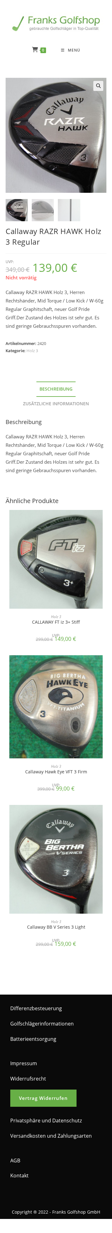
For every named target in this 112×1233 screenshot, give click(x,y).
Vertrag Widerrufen (43, 1098)
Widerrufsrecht (28, 1078)
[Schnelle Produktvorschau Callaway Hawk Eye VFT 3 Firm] (104, 666)
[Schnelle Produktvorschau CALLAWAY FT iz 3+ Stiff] (104, 521)
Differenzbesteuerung (36, 1008)
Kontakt (19, 1175)
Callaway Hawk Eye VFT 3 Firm (56, 772)
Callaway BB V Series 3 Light (56, 927)
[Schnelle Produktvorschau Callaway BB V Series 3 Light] (104, 816)
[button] (98, 86)
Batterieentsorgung (33, 1039)
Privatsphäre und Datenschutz (46, 1120)
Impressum (23, 1063)
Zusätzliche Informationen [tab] (56, 404)
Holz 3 (32, 350)
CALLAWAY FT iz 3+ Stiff (56, 622)
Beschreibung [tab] (56, 389)
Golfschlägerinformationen (42, 1023)
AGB (15, 1160)
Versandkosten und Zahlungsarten (51, 1135)
